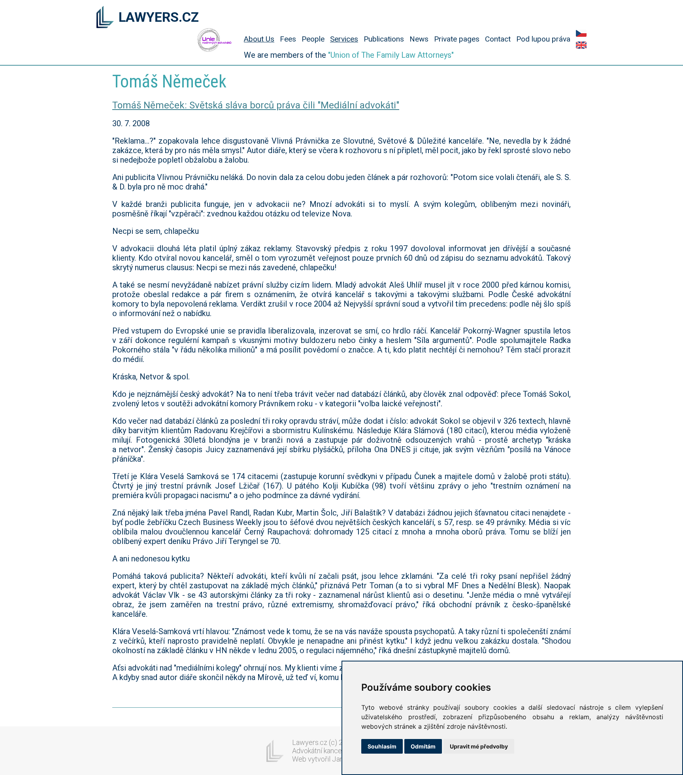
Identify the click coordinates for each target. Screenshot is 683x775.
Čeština (581, 33)
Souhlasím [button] (382, 746)
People (313, 39)
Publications (384, 39)
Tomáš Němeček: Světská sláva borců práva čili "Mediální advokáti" (255, 105)
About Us (259, 39)
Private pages (456, 39)
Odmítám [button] (423, 746)
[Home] (105, 18)
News (418, 39)
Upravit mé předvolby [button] (479, 746)
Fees (288, 39)
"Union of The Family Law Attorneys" (391, 55)
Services (344, 39)
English (581, 45)
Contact (498, 39)
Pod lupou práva (543, 39)
